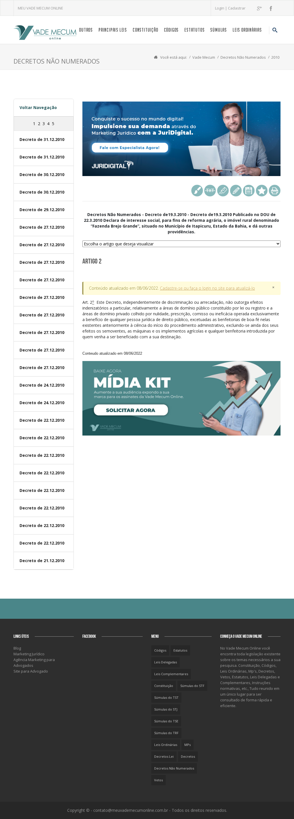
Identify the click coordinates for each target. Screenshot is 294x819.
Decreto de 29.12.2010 (42, 209)
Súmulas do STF (192, 686)
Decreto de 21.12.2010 (42, 560)
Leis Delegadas (165, 662)
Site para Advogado (30, 671)
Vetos (158, 780)
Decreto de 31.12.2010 (42, 139)
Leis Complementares (171, 674)
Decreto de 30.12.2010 (42, 174)
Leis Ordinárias (247, 30)
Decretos (188, 756)
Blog (17, 648)
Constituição (145, 30)
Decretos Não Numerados (243, 57)
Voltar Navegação (38, 107)
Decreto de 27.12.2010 (42, 227)
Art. (180, 327)
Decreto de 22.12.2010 (42, 420)
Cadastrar (236, 8)
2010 (275, 57)
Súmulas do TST (166, 697)
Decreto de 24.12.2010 (42, 385)
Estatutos (194, 30)
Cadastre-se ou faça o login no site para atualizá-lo (207, 288)
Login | (221, 8)
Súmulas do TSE (166, 721)
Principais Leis (112, 30)
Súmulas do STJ (165, 709)
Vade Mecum (203, 57)
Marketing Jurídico (29, 653)
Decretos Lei (164, 756)
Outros (86, 30)
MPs (187, 744)
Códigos (171, 30)
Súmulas (218, 30)
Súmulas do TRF (166, 733)
